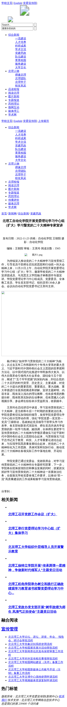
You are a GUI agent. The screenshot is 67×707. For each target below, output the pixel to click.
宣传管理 (9, 629)
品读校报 (13, 89)
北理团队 (20, 78)
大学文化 (20, 67)
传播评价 (13, 199)
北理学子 (20, 81)
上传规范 (43, 121)
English (18, 3)
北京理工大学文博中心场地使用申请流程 (33, 676)
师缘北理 (20, 74)
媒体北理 (13, 203)
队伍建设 (20, 56)
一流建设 (20, 38)
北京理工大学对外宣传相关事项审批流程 (33, 658)
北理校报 (13, 181)
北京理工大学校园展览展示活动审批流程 (33, 647)
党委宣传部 (30, 3)
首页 (4, 213)
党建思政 (20, 52)
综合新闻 (13, 34)
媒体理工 (13, 110)
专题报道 (13, 100)
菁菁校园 (20, 60)
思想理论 (13, 103)
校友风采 (20, 85)
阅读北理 (13, 92)
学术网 (12, 114)
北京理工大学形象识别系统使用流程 (30, 644)
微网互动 (13, 107)
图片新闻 (13, 96)
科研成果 (20, 45)
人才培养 (20, 42)
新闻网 (12, 213)
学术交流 (20, 49)
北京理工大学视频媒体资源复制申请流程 (33, 680)
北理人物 (13, 71)
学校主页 (6, 3)
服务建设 (20, 63)
